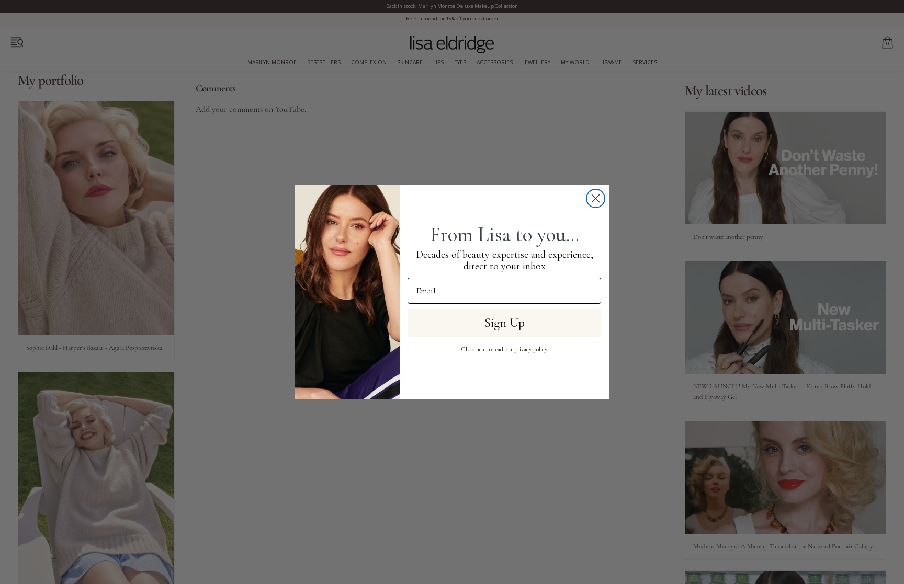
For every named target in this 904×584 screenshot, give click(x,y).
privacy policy (530, 349)
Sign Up (504, 322)
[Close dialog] (595, 198)
